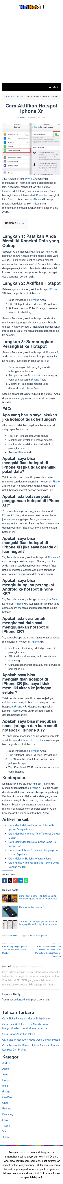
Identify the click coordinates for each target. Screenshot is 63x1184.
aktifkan (31, 935)
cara (38, 935)
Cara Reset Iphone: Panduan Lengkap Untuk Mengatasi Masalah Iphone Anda (38, 897)
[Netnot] (31, 6)
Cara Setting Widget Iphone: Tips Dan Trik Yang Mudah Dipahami (14, 948)
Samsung (7, 1114)
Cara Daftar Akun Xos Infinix (18, 1034)
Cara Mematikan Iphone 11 (32, 906)
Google (6, 1080)
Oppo (5, 1103)
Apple (5, 1068)
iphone (44, 935)
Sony (5, 1120)
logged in (22, 999)
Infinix (5, 1085)
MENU (55, 86)
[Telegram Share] (20, 880)
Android (56, 599)
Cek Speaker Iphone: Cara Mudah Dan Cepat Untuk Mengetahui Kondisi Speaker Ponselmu (48, 949)
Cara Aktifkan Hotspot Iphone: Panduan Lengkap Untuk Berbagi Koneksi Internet (38, 923)
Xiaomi (6, 1137)
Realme (6, 1108)
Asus (5, 1074)
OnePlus (7, 1097)
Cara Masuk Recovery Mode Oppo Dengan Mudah (31, 1039)
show (21, 223)
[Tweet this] (10, 880)
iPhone (28, 178)
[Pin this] (15, 880)
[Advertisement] (31, 49)
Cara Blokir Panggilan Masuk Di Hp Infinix (26, 1018)
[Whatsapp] (26, 880)
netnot (6, 966)
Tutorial (6, 1125)
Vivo (4, 1131)
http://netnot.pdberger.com (28, 966)
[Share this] (4, 880)
